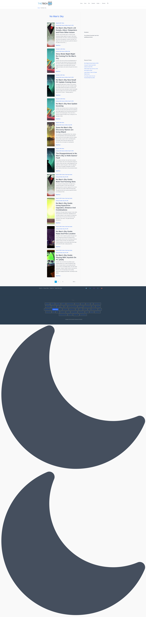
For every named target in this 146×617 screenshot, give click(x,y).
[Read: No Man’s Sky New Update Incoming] (51, 109)
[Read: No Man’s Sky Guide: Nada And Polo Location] (51, 237)
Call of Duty (77, 303)
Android (52, 303)
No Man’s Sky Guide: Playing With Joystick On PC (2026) (66, 257)
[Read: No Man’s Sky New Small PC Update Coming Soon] (51, 85)
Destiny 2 (87, 303)
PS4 (72, 25)
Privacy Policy (46, 288)
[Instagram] (94, 288)
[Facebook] (97, 288)
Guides (98, 3)
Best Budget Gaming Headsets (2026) (91, 63)
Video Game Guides (68, 174)
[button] (99, 3)
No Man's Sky (67, 25)
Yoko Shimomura (83, 314)
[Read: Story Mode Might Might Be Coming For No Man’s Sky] (51, 60)
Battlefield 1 (58, 303)
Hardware (54, 306)
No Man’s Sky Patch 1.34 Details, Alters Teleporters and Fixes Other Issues (66, 30)
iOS (58, 306)
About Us (41, 288)
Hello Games (61, 25)
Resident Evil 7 (94, 309)
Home (81, 3)
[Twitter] (86, 288)
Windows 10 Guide (63, 314)
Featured (93, 3)
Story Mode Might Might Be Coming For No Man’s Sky (66, 56)
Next (74, 281)
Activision (47, 303)
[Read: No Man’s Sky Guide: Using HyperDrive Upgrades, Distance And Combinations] (51, 211)
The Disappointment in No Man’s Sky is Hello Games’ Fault (66, 155)
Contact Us (52, 288)
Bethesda (63, 303)
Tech (89, 3)
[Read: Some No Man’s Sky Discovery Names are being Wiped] (51, 134)
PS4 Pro (85, 309)
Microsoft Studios (87, 306)
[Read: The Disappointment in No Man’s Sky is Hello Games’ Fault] (51, 160)
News (85, 3)
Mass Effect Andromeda (73, 306)
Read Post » (58, 45)
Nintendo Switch (48, 309)
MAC (66, 306)
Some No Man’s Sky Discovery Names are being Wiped (64, 130)
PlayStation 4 (65, 309)
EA (91, 303)
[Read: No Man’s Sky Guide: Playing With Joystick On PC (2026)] (51, 263)
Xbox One (76, 314)
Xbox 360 (70, 314)
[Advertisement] (93, 20)
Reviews (103, 3)
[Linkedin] (90, 288)
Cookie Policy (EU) (58, 288)
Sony (100, 309)
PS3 (77, 309)
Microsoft (80, 306)
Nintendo (98, 306)
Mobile (93, 306)
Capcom (82, 303)
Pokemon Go (72, 309)
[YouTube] (101, 288)
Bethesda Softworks (70, 303)
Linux (62, 306)
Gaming (57, 25)
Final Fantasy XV (97, 303)
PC (71, 25)
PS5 (89, 309)
